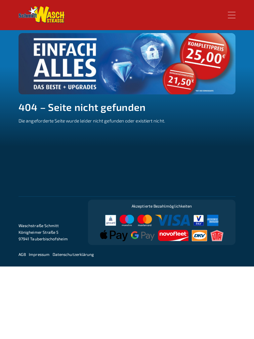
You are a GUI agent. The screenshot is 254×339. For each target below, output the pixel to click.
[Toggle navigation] (231, 15)
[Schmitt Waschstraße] (42, 14)
